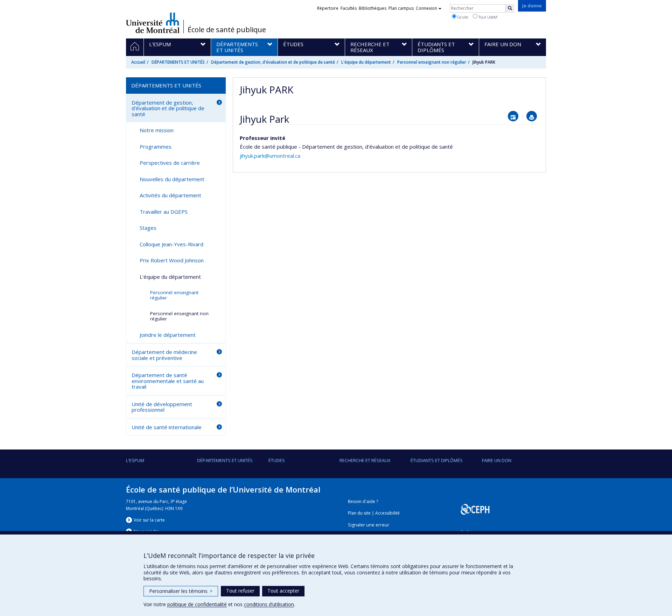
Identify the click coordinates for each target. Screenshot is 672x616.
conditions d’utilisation (269, 604)
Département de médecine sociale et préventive (164, 354)
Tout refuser (240, 590)
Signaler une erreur (368, 525)
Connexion (426, 8)
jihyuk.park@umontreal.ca (270, 155)
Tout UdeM (487, 17)
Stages (148, 227)
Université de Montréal (153, 22)
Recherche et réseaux (365, 460)
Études (276, 460)
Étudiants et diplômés (437, 460)
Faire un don (496, 460)
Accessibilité (387, 513)
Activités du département (170, 195)
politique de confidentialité (197, 604)
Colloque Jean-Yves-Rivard (171, 244)
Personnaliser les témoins (180, 591)
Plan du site (359, 513)
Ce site (462, 17)
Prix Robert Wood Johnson (172, 260)
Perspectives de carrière (170, 162)
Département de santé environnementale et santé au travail (168, 380)
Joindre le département (168, 334)
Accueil (138, 62)
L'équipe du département (366, 62)
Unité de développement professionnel (162, 407)
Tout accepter (283, 590)
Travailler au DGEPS (164, 211)
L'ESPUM (135, 460)
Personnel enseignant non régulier (431, 62)
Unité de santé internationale (167, 427)
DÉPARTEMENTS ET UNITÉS (178, 62)
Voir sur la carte (149, 520)
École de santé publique (227, 29)
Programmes (156, 146)
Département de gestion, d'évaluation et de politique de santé (273, 62)
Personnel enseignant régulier (174, 295)
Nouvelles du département (172, 179)
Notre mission (157, 130)
